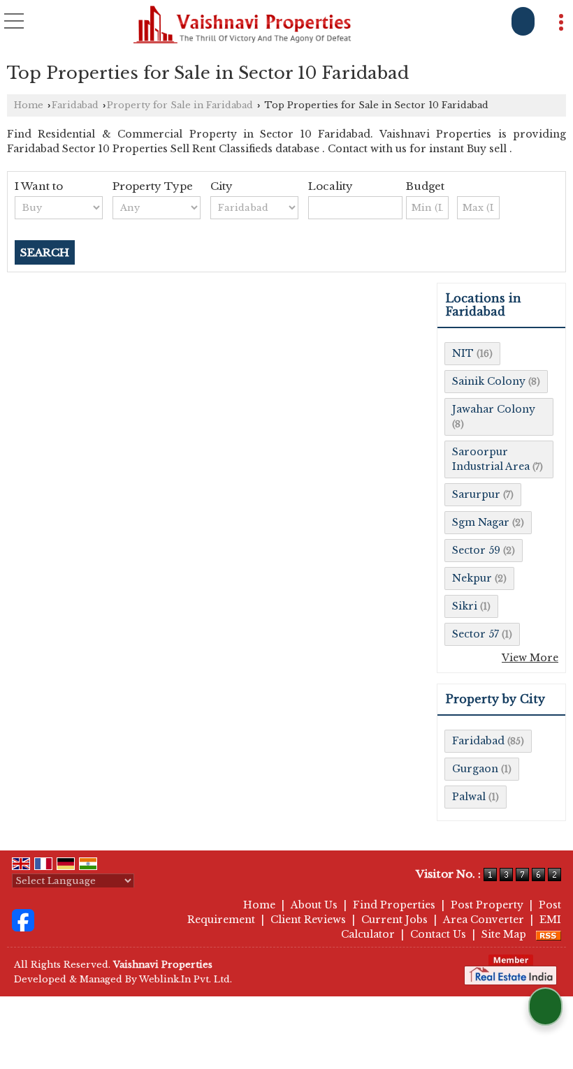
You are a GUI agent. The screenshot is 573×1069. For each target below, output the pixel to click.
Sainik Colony (488, 381)
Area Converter (483, 919)
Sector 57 (475, 634)
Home (28, 105)
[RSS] (548, 934)
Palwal (469, 796)
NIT (463, 353)
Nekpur (472, 578)
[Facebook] (23, 919)
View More (530, 657)
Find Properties (394, 905)
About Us (314, 905)
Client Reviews (308, 919)
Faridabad (75, 105)
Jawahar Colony (493, 409)
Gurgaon (475, 768)
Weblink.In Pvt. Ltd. (185, 979)
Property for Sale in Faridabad (180, 105)
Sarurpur (476, 494)
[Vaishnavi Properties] (242, 25)
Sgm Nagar (480, 522)
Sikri (464, 606)
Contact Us (438, 934)
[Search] (523, 21)
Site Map (503, 934)
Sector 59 (476, 550)
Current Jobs (394, 919)
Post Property (487, 905)
